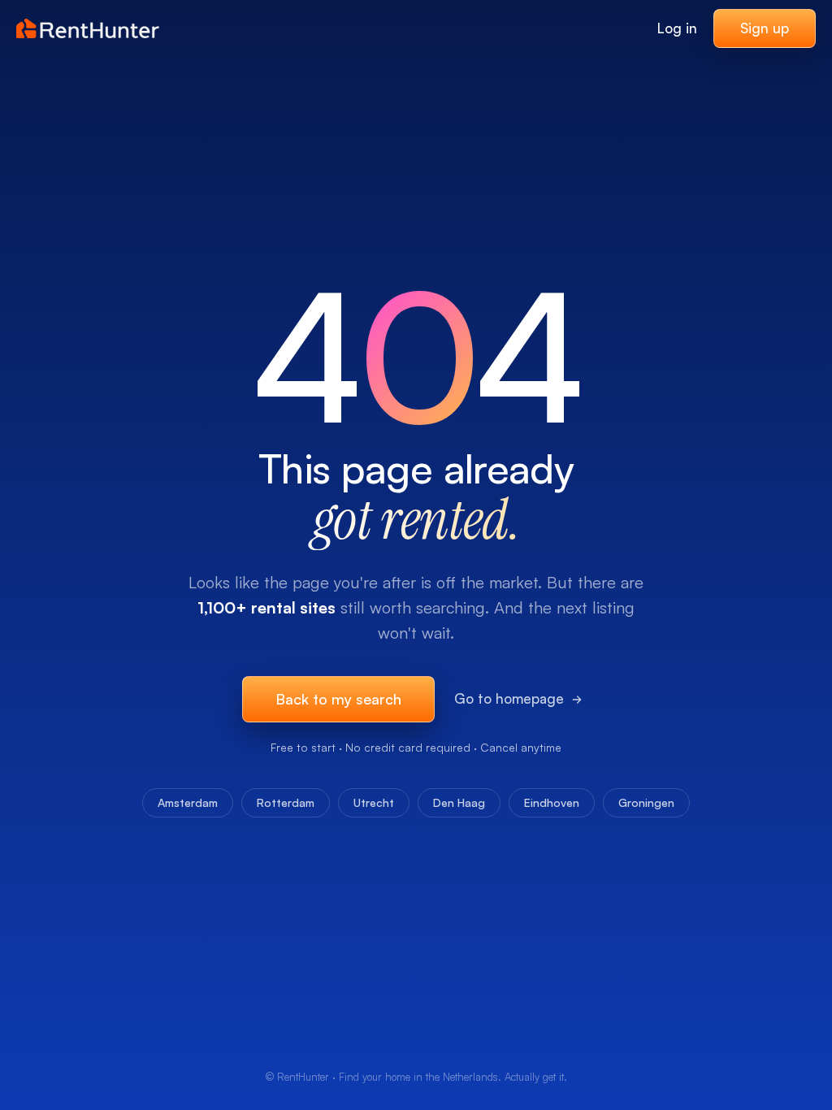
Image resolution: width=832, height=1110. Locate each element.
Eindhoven (551, 802)
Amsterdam (188, 802)
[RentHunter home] (87, 28)
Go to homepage (509, 698)
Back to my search (338, 699)
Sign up (764, 28)
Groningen (646, 802)
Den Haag (459, 802)
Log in (677, 28)
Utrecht (373, 802)
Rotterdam (285, 802)
